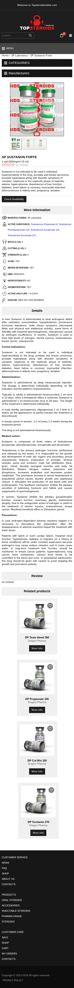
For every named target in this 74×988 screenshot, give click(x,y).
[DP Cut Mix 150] (37, 740)
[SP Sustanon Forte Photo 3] (28, 143)
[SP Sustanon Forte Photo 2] (15, 143)
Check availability (14, 199)
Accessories (11, 905)
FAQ (4, 868)
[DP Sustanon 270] (38, 801)
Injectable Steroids (16, 910)
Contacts (8, 884)
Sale (5, 937)
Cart (5, 948)
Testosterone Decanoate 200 (22, 235)
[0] (61, 35)
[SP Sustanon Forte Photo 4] (40, 143)
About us (8, 878)
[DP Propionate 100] (37, 678)
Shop (5, 873)
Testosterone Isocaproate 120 (45, 230)
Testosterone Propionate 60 (44, 224)
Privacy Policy (13, 980)
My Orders (9, 953)
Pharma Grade (12, 916)
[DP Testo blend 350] (37, 617)
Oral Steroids (12, 900)
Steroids (8, 921)
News (5, 862)
